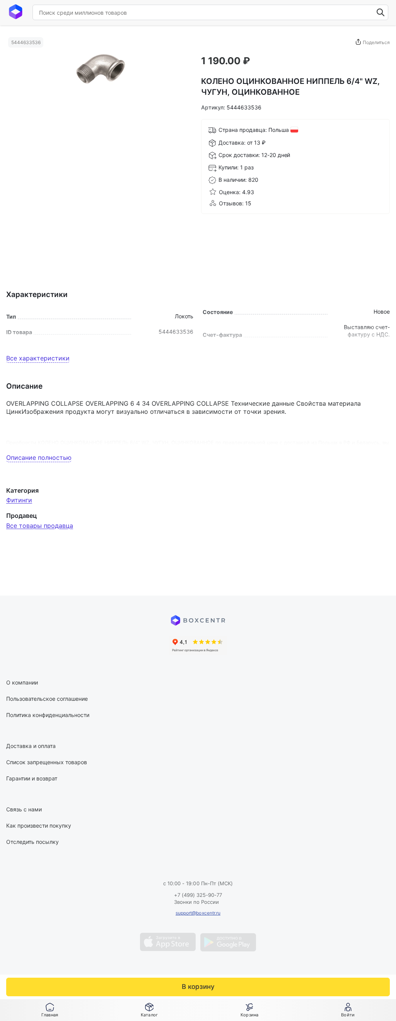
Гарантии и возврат (31, 778)
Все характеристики (38, 358)
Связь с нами (24, 809)
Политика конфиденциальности (47, 715)
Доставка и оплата (31, 746)
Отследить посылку (32, 841)
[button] (149, 1010)
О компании (22, 682)
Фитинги (19, 500)
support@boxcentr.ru (198, 913)
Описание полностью (39, 457)
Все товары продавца (39, 525)
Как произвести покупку (38, 825)
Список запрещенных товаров (46, 762)
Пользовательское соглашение (47, 698)
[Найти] (380, 12)
